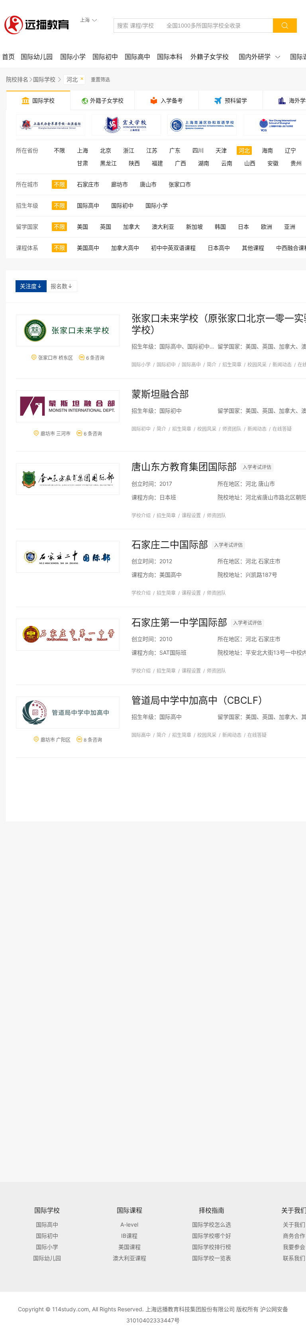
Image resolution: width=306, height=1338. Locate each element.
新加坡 (194, 226)
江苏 (151, 150)
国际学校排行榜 (211, 1246)
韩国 (220, 226)
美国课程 (129, 1246)
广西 (180, 163)
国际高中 (137, 57)
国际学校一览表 (211, 1258)
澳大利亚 (163, 226)
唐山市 (148, 184)
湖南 (203, 163)
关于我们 (294, 1224)
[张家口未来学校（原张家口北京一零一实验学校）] (68, 330)
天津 (221, 150)
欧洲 (266, 226)
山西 (249, 163)
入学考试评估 (257, 467)
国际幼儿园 (37, 57)
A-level (129, 1224)
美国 (82, 226)
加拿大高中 (125, 247)
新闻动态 (282, 365)
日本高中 (219, 247)
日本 (243, 226)
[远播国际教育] (39, 24)
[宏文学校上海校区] (126, 125)
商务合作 (294, 1235)
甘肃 (82, 163)
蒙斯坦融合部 (160, 394)
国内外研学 (259, 57)
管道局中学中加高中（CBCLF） (199, 700)
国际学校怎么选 (211, 1224)
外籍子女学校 (209, 57)
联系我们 (294, 1258)
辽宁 (290, 150)
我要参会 (294, 1246)
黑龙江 (108, 163)
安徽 (273, 163)
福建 (157, 163)
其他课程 (253, 247)
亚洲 (289, 226)
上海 (82, 150)
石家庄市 (88, 184)
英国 (105, 226)
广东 (174, 150)
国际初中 (105, 57)
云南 (226, 163)
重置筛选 (100, 80)
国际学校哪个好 (211, 1235)
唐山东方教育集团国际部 (184, 467)
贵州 (296, 163)
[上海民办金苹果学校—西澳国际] (50, 125)
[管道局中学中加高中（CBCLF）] (68, 712)
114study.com (70, 1309)
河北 (75, 79)
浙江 (128, 150)
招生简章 (231, 365)
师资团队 (231, 429)
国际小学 (73, 57)
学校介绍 (141, 516)
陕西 (134, 163)
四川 (198, 150)
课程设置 (191, 516)
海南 (267, 150)
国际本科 (169, 57)
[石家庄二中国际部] (68, 557)
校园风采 (257, 365)
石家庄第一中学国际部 (179, 622)
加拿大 (131, 226)
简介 (211, 365)
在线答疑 (282, 429)
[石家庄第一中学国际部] (68, 635)
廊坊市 (119, 184)
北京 (105, 150)
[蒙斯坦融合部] (68, 406)
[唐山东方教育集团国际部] (68, 479)
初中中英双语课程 (173, 247)
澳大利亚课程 (129, 1258)
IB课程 (129, 1235)
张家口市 (180, 184)
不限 (59, 150)
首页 (8, 57)
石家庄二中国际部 (169, 544)
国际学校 (44, 79)
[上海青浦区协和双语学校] (202, 125)
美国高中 (88, 247)
